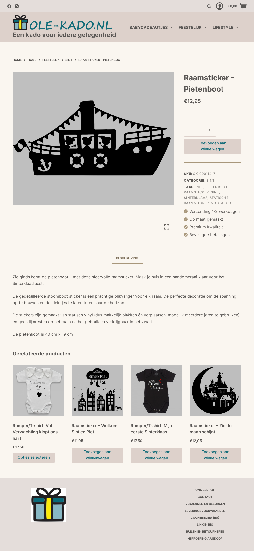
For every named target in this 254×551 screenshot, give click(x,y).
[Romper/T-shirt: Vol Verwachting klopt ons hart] (38, 390)
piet (199, 187)
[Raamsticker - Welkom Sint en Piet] (97, 390)
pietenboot (216, 187)
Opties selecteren (34, 457)
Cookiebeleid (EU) (205, 517)
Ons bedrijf (205, 490)
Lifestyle (223, 27)
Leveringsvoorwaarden (205, 511)
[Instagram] (17, 6)
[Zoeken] (209, 6)
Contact (205, 497)
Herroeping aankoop (205, 538)
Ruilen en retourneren (205, 531)
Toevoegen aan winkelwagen (212, 146)
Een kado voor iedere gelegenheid (64, 34)
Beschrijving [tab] (127, 258)
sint (215, 192)
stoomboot (222, 203)
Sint (210, 180)
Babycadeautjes (148, 27)
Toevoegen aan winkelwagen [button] (97, 454)
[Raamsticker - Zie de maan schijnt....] (215, 390)
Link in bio (205, 524)
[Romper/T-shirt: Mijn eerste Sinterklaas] (156, 390)
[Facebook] (9, 6)
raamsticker (196, 192)
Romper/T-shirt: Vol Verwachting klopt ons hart (35, 432)
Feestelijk (190, 27)
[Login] (219, 6)
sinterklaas (195, 198)
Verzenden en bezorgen (205, 504)
